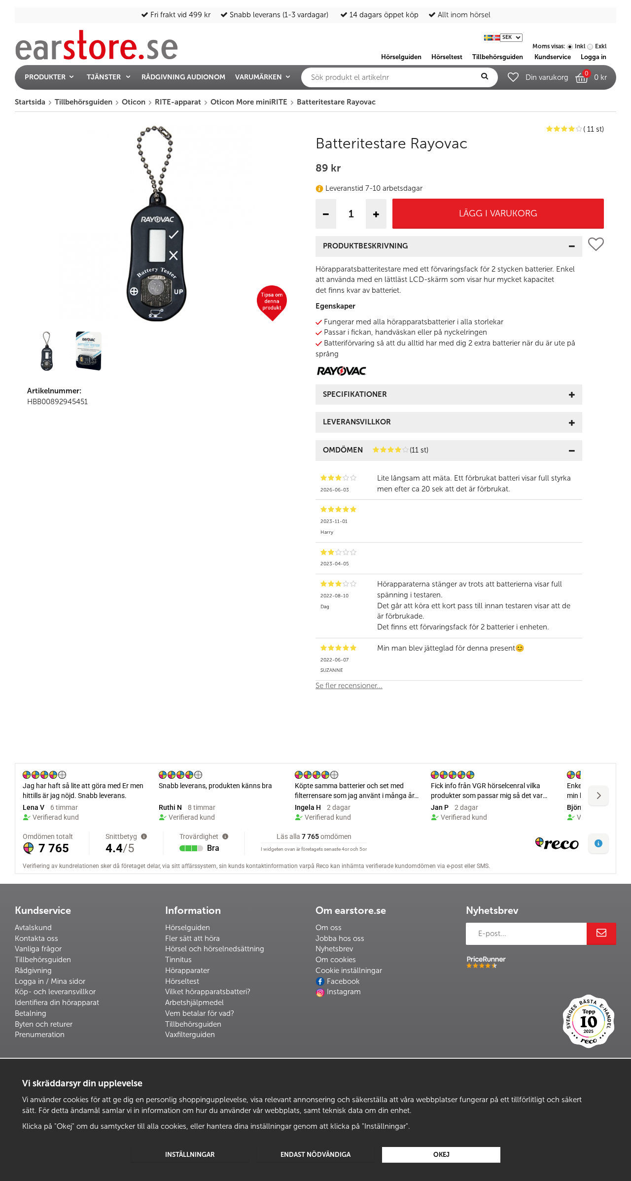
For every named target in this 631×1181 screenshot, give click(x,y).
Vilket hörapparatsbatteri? (207, 991)
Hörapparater (187, 970)
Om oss (329, 927)
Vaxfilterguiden (190, 1034)
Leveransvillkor (357, 421)
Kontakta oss (36, 938)
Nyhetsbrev (334, 948)
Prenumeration (40, 1034)
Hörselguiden (187, 927)
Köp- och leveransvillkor (55, 991)
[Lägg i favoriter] (596, 467)
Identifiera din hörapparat (57, 1002)
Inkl (580, 46)
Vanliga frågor (38, 948)
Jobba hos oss (340, 938)
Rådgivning (33, 970)
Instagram (344, 991)
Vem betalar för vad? (199, 1013)
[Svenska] (488, 36)
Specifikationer (355, 394)
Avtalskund (33, 927)
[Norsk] (496, 36)
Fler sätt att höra (192, 938)
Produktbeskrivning (365, 246)
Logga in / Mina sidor (50, 981)
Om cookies (336, 959)
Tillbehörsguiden (43, 959)
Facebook (343, 981)
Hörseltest (182, 981)
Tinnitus (178, 959)
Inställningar (190, 1154)
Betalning (30, 1013)
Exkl (600, 46)
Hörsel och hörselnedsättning (214, 948)
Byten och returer (43, 1024)
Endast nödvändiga (315, 1154)
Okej (441, 1154)
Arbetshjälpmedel (194, 1002)
